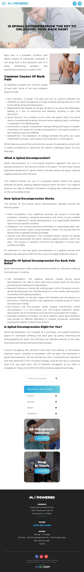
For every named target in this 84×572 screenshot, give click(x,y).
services (30, 402)
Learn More (42, 438)
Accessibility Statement (33, 562)
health (30, 408)
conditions (32, 414)
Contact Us (42, 471)
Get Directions (42, 516)
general (30, 396)
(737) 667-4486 (42, 525)
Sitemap (53, 562)
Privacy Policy (45, 562)
